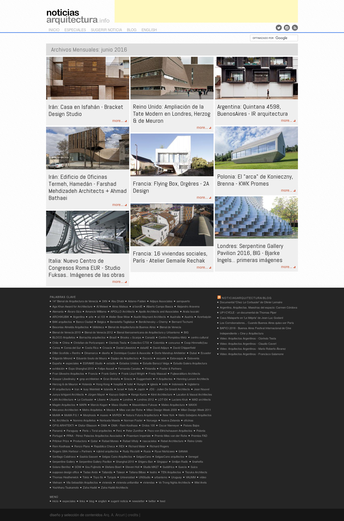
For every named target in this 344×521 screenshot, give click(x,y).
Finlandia (150, 368)
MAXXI (193, 405)
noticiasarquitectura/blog (247, 298)
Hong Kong (103, 384)
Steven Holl (132, 467)
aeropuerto (183, 301)
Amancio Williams (96, 311)
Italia (130, 389)
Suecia (182, 467)
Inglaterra (193, 384)
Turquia (111, 477)
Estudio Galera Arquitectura (190, 363)
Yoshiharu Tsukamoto (65, 487)
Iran (77, 389)
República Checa (104, 446)
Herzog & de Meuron (65, 384)
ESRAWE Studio (92, 363)
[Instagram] (287, 28)
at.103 (101, 317)
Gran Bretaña (111, 379)
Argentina (79, 317)
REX (121, 446)
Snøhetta (197, 461)
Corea (56, 347)
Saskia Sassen (89, 456)
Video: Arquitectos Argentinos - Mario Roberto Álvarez (253, 348)
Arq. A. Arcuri (114, 514)
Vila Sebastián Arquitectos (82, 482)
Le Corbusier (85, 399)
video (203, 477)
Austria (189, 317)
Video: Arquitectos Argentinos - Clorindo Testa (248, 338)
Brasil (113, 337)
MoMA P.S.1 (71, 415)
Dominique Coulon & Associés (132, 353)
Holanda (87, 384)
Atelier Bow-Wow (119, 317)
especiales (75, 29)
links (82, 501)
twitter (152, 501)
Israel (120, 389)
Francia (92, 373)
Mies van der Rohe (131, 410)
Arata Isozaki (191, 311)
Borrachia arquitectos (92, 337)
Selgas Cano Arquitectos (117, 456)
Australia (175, 317)
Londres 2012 (145, 399)
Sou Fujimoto (93, 467)
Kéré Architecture (161, 394)
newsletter (138, 501)
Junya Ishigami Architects (68, 394)
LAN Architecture (62, 399)
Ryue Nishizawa (165, 451)
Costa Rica (91, 347)
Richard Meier (137, 446)
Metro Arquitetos (92, 410)
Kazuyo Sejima (118, 394)
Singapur (162, 461)
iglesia (154, 384)
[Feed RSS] (295, 28)
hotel (130, 384)
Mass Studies (120, 405)
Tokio (86, 477)
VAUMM (191, 477)
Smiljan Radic (180, 461)
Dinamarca (91, 353)
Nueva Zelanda (170, 420)
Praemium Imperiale (138, 435)
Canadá (150, 337)
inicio (54, 29)
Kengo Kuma (139, 394)
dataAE (144, 347)
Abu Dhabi (117, 301)
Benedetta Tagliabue (122, 322)
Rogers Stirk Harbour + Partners (72, 451)
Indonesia (178, 384)
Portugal (57, 435)
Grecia (128, 379)
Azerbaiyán (204, 317)
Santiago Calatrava (64, 456)
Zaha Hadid (90, 487)
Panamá (57, 430)
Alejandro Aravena (188, 306)
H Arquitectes (164, 379)
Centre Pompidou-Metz (173, 337)
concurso (174, 342)
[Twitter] (279, 28)
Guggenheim (144, 379)
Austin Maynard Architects (150, 317)
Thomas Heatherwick (65, 477)
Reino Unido (194, 441)
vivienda (107, 482)
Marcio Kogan (99, 405)
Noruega (152, 420)
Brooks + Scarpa (130, 337)
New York (169, 415)
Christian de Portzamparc (89, 342)
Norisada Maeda (110, 420)
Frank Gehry (109, 373)
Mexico (111, 410)
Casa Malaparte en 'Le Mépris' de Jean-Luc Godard (251, 318)
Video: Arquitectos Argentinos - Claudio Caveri (248, 343)
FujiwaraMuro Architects (185, 373)
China (66, 342)
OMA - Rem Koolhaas (124, 425)
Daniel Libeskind (126, 347)
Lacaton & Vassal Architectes (194, 394)
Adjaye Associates (161, 301)
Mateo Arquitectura (173, 405)
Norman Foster (133, 420)
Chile (55, 342)
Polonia (200, 430)
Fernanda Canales (129, 368)
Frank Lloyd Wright (133, 373)
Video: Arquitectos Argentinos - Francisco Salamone (252, 354)
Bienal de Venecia (170, 327)
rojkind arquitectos (107, 451)
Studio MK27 (151, 467)
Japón (141, 389)
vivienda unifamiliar (127, 482)
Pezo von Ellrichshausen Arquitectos (170, 430)
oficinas (188, 420)
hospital (118, 384)
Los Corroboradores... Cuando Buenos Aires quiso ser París (257, 323)
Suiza (194, 467)
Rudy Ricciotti (131, 451)
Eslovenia (193, 358)
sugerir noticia (106, 29)
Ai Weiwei (102, 306)
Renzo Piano (82, 446)
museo (104, 415)
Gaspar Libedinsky (64, 379)
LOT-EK (163, 399)
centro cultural (199, 337)
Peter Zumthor (135, 430)
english (149, 29)
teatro (153, 472)
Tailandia (107, 472)
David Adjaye (161, 347)
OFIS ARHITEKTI (63, 425)
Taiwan (120, 472)
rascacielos (150, 441)
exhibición (58, 368)
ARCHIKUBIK (60, 317)
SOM (78, 467)
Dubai (193, 353)
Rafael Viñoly (131, 441)
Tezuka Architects (196, 472)
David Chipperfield (184, 347)
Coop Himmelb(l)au (196, 342)
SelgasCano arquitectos (169, 456)
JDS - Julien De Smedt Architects (169, 389)
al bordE (137, 306)
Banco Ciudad (84, 322)
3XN (104, 301)
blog (131, 29)
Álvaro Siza (74, 311)
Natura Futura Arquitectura (142, 415)
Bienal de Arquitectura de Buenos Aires (132, 327)
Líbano (101, 399)
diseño (106, 353)
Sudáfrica (168, 467)
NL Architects (60, 420)
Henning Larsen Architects (193, 379)
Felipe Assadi (106, 368)
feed (162, 501)
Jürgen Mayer (96, 394)
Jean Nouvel (201, 389)
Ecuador (206, 353)
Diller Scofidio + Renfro (66, 353)
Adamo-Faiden (137, 301)
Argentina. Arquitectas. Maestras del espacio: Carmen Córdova (258, 307)
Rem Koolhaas (61, 446)
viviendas (149, 482)
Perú (119, 430)
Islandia (108, 389)
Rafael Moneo (110, 441)
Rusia (147, 451)
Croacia (107, 347)
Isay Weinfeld (91, 389)
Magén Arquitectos (63, 405)
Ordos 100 (148, 425)
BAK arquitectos (62, 322)
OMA (104, 425)
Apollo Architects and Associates (159, 311)
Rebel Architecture (172, 441)
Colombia (158, 342)
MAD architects (201, 399)
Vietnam (57, 482)
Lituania (114, 399)
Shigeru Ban (145, 461)
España (57, 363)
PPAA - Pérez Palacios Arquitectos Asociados (94, 435)
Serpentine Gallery (63, 461)
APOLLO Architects (123, 311)
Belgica (101, 322)
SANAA (183, 451)
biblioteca (98, 327)
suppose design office (65, 472)
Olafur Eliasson (87, 425)
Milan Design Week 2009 (162, 410)
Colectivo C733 (139, 342)
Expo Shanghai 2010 (81, 368)
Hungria (141, 384)
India (165, 384)
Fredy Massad (157, 373)
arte (91, 317)
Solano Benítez (61, 467)
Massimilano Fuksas (144, 405)
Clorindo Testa (117, 342)
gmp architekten (89, 379)
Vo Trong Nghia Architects (174, 482)
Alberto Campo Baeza (159, 306)
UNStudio (144, 477)
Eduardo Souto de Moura (91, 358)
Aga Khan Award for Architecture (72, 306)
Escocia (147, 358)
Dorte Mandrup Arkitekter (170, 353)
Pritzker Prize (60, 441)
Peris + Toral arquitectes (97, 430)
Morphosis (89, 415)
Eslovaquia (176, 358)
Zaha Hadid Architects (114, 487)
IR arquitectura (61, 389)
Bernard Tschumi (182, 322)
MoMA (56, 415)
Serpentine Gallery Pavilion (95, 461)
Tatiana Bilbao (137, 472)
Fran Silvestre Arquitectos (68, 373)
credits (133, 514)
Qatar (94, 441)
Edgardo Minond (62, 358)
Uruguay (176, 477)
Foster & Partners (171, 368)
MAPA (83, 405)
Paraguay (72, 430)
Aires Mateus (120, 306)
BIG (186, 332)
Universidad (127, 477)
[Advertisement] (206, 11)
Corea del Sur (72, 347)
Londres (128, 399)
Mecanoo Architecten (65, 410)
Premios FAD (199, 435)
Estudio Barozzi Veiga (156, 363)
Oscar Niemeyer (169, 425)
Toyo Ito (98, 477)
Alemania (57, 311)
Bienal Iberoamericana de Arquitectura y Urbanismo (148, 332)
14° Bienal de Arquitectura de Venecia (75, 301)
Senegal (193, 456)
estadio (111, 363)
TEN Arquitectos (171, 472)
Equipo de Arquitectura (125, 358)
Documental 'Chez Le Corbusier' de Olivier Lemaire (251, 302)
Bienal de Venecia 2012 (99, 332)
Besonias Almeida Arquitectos (70, 327)
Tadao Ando (90, 472)
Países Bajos (191, 425)
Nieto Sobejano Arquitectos (195, 415)
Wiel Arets (200, 482)
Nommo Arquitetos (84, 420)
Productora (80, 441)
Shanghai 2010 (125, 461)
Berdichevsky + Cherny (153, 322)
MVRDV (117, 415)
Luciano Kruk (180, 399)
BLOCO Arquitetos (63, 337)
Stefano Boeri (113, 467)
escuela (161, 358)
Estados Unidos (129, 363)
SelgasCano (143, 456)
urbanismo (160, 477)
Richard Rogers (159, 446)
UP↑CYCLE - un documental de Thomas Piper (248, 312)
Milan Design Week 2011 (196, 410)
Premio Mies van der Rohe (171, 435)
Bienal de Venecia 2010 (66, 332)
